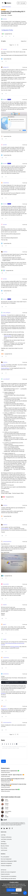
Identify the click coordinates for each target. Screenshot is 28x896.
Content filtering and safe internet (8, 878)
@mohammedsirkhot (14, 646)
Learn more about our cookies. (15, 887)
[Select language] (18, 3)
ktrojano (6, 803)
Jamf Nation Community (6, 839)
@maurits (3, 693)
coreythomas (6, 182)
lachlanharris (6, 673)
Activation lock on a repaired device (9, 770)
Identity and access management (8, 872)
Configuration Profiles (7, 30)
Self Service (3, 869)
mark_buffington (6, 312)
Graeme (5, 604)
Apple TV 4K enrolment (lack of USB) (9, 789)
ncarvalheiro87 (6, 379)
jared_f (4, 624)
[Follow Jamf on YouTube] (7, 828)
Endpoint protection (5, 874)
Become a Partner (5, 845)
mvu (6, 815)
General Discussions (6, 6)
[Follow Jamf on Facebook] (12, 828)
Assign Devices (7, 335)
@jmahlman (3, 315)
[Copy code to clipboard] (26, 682)
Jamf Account (4, 850)
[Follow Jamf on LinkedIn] (4, 828)
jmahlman (5, 251)
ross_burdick (6, 584)
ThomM (6, 807)
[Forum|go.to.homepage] (8, 3)
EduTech (5, 19)
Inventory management (6, 865)
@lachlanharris (4, 708)
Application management (6, 863)
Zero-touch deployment (6, 859)
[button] (2, 3)
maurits (4, 639)
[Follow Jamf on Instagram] (9, 828)
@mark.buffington (5, 368)
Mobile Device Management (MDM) (9, 861)
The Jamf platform (5, 856)
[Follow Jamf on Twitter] (1, 828)
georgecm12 (6, 67)
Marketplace (3, 843)
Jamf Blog (3, 841)
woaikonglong (8, 811)
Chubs (6, 799)
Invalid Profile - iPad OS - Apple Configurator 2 (12, 774)
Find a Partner (4, 848)
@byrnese (3, 364)
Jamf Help (3, 834)
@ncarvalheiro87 (5, 528)
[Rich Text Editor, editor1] (14, 752)
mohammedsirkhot (7, 541)
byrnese (5, 49)
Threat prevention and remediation (8, 876)
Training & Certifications (6, 837)
